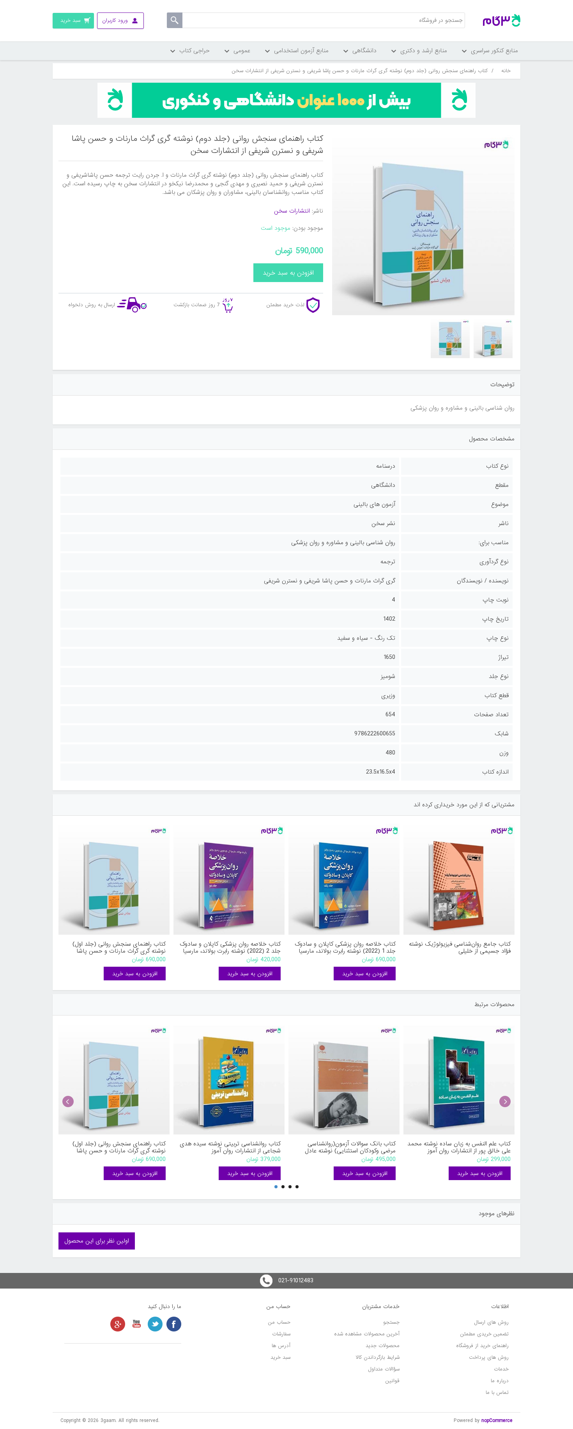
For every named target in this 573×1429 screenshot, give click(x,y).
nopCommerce (497, 1420)
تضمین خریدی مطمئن (484, 1334)
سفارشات (281, 1334)
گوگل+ (117, 1324)
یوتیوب (136, 1324)
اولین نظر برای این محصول (96, 1241)
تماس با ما (497, 1392)
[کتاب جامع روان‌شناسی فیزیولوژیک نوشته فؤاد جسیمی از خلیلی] (459, 879)
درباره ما (500, 1381)
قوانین (393, 1381)
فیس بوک (173, 1324)
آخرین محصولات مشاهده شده (367, 1334)
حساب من (279, 1322)
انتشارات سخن (292, 211)
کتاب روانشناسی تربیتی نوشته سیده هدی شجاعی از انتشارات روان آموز (230, 1147)
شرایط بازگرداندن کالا (378, 1357)
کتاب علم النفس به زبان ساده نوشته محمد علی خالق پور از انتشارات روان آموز (459, 1147)
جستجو (391, 1322)
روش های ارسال (491, 1322)
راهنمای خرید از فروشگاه (482, 1345)
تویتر (155, 1324)
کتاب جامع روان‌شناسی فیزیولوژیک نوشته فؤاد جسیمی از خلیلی (460, 948)
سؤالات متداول (384, 1369)
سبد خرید (280, 1357)
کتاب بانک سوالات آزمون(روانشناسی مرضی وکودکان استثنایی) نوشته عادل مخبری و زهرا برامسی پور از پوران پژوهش (346, 1147)
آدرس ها (281, 1345)
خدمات (501, 1369)
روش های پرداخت (489, 1357)
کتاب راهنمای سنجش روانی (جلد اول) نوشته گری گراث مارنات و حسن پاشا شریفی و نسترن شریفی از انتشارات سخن (116, 948)
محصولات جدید (383, 1345)
